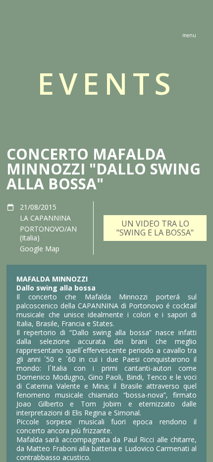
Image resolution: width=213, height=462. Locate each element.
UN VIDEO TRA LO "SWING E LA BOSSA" (155, 228)
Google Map (39, 248)
